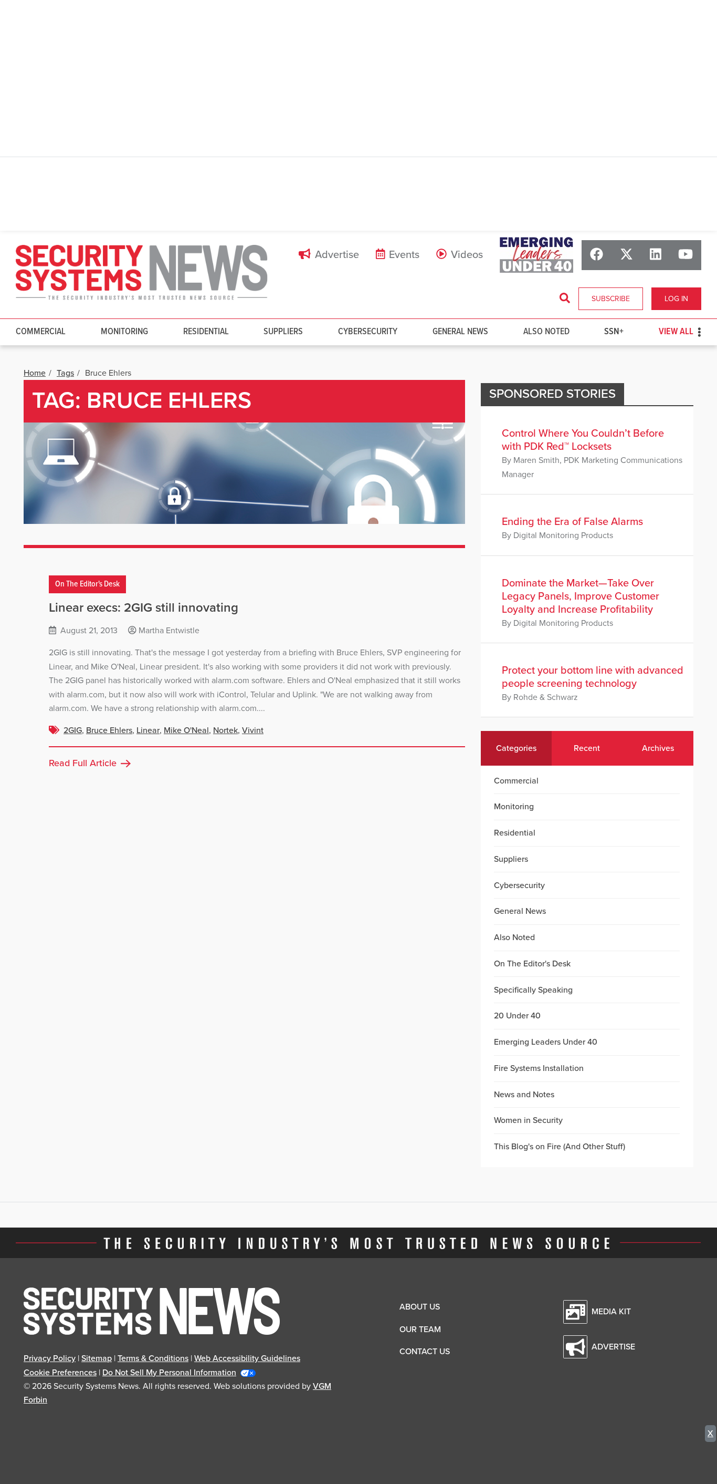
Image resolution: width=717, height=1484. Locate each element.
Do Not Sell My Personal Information (169, 1372)
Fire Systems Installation (539, 1068)
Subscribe (611, 298)
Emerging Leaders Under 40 (545, 1042)
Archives (658, 748)
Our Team (420, 1329)
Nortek (225, 730)
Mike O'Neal (186, 730)
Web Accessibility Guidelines (247, 1358)
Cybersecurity (367, 332)
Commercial (41, 332)
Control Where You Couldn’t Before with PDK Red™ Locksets (583, 440)
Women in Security (528, 1120)
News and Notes (524, 1094)
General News (460, 332)
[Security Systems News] (142, 273)
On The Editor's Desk (87, 584)
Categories (516, 748)
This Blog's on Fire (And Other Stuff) (559, 1146)
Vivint (252, 730)
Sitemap (96, 1358)
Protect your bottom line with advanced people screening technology (592, 677)
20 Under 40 (517, 1016)
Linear (148, 730)
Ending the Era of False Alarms (572, 522)
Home (35, 373)
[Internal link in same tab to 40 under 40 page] (536, 255)
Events (404, 255)
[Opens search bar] (565, 298)
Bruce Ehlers (109, 730)
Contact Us (424, 1351)
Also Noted (546, 332)
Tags (65, 373)
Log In (676, 298)
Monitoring (124, 332)
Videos (467, 255)
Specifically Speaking (533, 990)
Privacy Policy (50, 1358)
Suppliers (283, 332)
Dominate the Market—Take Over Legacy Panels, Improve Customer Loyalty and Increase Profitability (580, 596)
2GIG (73, 730)
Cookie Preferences (60, 1372)
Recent (587, 748)
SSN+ (614, 332)
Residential (206, 332)
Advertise (337, 255)
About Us (419, 1307)
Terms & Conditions (153, 1358)
